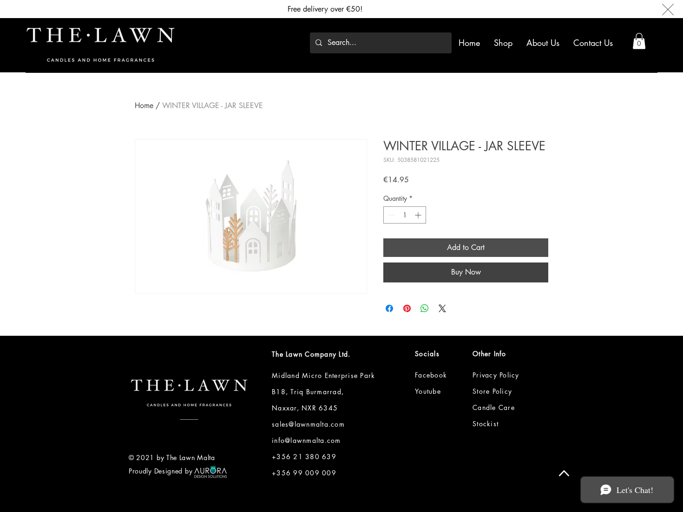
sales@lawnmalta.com (308, 424)
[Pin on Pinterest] (407, 308)
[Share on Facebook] (389, 308)
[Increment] (419, 215)
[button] (639, 41)
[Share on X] (442, 308)
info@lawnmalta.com (306, 440)
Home (144, 105)
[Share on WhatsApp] (424, 308)
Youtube (428, 391)
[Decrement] (390, 215)
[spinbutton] (404, 215)
